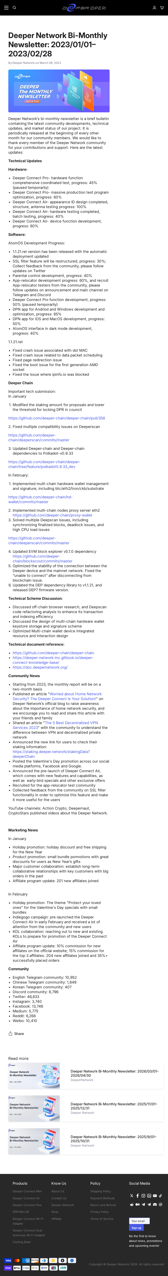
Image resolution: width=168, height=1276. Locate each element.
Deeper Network (62, 1205)
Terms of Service (101, 1218)
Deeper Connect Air (26, 1198)
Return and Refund (103, 1205)
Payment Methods (102, 1198)
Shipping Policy (100, 1191)
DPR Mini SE (21, 1211)
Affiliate (56, 1218)
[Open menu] (4, 7)
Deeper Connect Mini (27, 1191)
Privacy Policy (99, 1211)
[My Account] (152, 7)
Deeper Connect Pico (27, 1205)
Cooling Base (22, 1242)
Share (19, 1033)
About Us (57, 1191)
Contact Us (58, 1198)
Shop (54, 1211)
